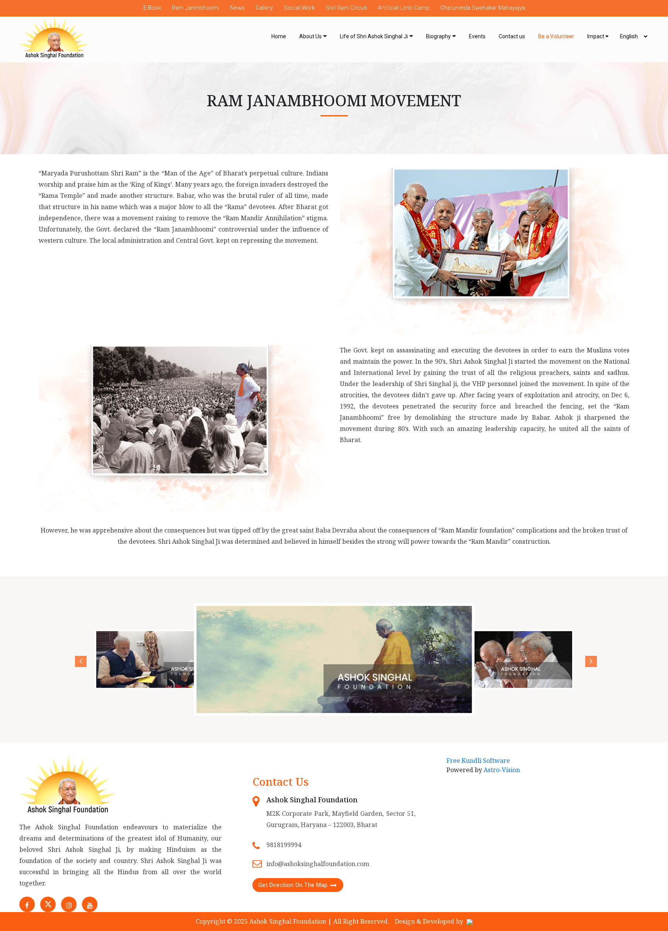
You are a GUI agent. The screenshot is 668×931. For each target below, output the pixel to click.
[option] (169, 659)
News (237, 7)
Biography (438, 36)
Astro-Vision (502, 770)
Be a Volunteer (556, 36)
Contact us (512, 36)
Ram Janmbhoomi (195, 7)
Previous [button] (79, 660)
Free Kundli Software (478, 760)
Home (278, 36)
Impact (596, 36)
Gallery (264, 7)
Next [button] (589, 660)
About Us (310, 36)
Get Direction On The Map (293, 885)
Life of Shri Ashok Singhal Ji (374, 36)
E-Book (152, 7)
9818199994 (283, 845)
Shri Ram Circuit (346, 7)
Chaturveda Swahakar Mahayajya (482, 7)
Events (477, 36)
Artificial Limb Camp (403, 7)
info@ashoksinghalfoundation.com (317, 864)
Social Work (299, 7)
